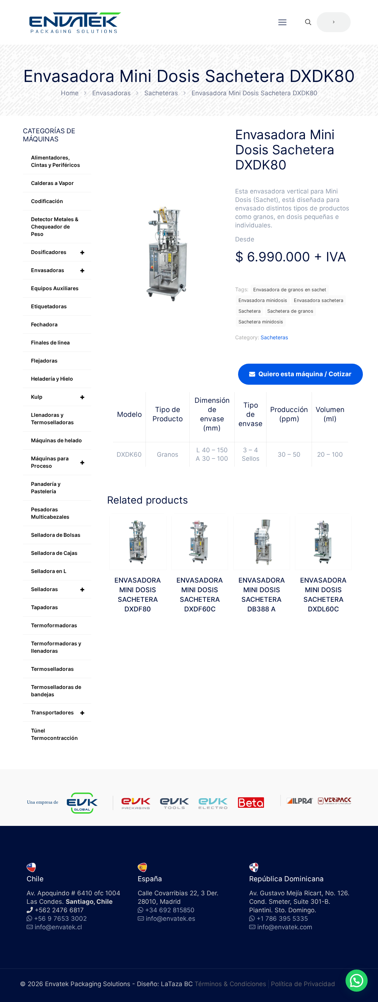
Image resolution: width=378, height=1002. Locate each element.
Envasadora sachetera (318, 300)
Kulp (58, 396)
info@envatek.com (284, 927)
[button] (357, 981)
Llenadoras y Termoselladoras (52, 418)
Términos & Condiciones (230, 984)
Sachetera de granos (290, 311)
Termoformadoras (54, 625)
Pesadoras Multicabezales (50, 513)
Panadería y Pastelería (46, 487)
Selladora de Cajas (54, 553)
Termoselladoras (52, 669)
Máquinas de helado (56, 440)
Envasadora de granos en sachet (289, 289)
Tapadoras (44, 607)
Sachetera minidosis (260, 322)
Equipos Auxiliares (55, 288)
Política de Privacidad (303, 984)
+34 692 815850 (169, 910)
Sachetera (249, 311)
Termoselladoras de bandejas (56, 690)
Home (70, 93)
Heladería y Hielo (52, 378)
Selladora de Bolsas (55, 535)
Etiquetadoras (49, 306)
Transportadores (58, 712)
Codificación (47, 201)
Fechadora (44, 324)
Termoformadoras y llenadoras (56, 647)
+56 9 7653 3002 (59, 918)
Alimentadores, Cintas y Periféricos (55, 161)
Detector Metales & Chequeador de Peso (54, 226)
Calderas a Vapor (52, 183)
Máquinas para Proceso (58, 462)
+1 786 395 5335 (281, 918)
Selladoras (58, 589)
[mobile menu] (282, 22)
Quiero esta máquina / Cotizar (304, 374)
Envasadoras (111, 93)
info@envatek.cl (58, 927)
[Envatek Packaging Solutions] (75, 22)
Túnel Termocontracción (54, 734)
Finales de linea (50, 342)
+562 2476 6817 (58, 910)
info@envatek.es (170, 918)
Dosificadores (58, 252)
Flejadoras (44, 360)
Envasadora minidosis (262, 300)
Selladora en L (48, 571)
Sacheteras (161, 93)
